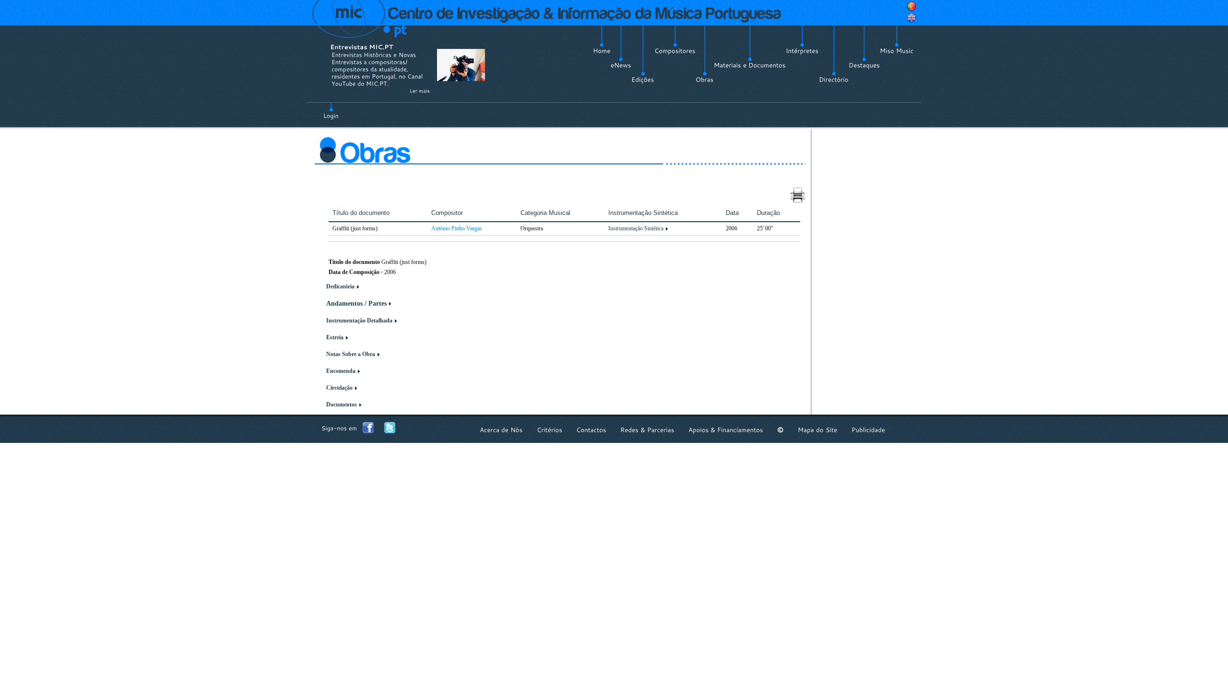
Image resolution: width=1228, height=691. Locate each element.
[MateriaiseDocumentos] (750, 65)
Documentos (341, 404)
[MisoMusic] (897, 51)
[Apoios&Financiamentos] (725, 429)
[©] (780, 429)
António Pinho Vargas (456, 228)
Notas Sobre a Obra (350, 354)
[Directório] (834, 79)
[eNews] (621, 65)
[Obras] (705, 79)
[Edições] (642, 79)
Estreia (334, 337)
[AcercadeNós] (501, 429)
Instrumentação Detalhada (359, 320)
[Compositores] (675, 51)
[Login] (331, 110)
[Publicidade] (868, 429)
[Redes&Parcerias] (647, 429)
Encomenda (340, 371)
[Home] (602, 51)
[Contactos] (591, 429)
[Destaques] (864, 65)
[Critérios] (549, 429)
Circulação (339, 387)
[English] (911, 18)
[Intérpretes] (802, 51)
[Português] (911, 6)
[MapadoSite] (818, 429)
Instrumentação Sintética (635, 228)
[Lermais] (420, 91)
